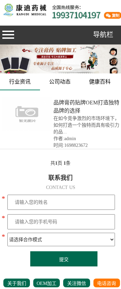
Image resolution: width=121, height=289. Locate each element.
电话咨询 (106, 283)
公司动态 (60, 82)
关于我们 (16, 283)
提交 (64, 259)
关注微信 (76, 283)
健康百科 (100, 82)
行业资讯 (20, 82)
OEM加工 (46, 283)
